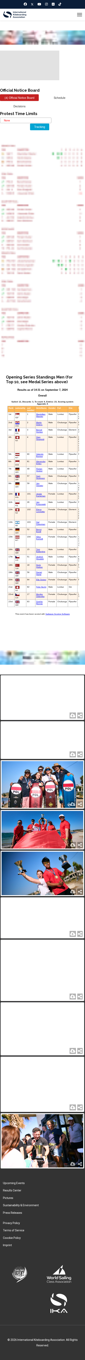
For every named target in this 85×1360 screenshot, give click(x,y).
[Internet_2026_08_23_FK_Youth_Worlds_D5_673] (42, 917)
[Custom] (60, 4)
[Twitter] (32, 4)
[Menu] (79, 15)
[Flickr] (53, 4)
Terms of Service (13, 1230)
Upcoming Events (14, 1183)
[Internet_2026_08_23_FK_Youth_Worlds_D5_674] (42, 873)
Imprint (7, 1245)
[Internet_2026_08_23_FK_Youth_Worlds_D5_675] (42, 829)
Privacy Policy (11, 1223)
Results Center (12, 1190)
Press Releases (12, 1212)
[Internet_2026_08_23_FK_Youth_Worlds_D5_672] (42, 970)
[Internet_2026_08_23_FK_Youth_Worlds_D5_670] (42, 1084)
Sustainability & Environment (21, 1205)
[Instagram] (46, 4)
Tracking (39, 127)
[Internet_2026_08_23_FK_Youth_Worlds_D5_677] (42, 740)
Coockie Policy (12, 1237)
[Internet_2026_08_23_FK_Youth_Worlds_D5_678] (42, 697)
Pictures (8, 1198)
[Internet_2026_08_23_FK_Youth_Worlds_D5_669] (42, 1140)
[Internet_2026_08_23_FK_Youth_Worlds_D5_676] (42, 784)
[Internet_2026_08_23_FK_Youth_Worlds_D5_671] (42, 1028)
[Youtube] (39, 4)
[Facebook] (25, 4)
